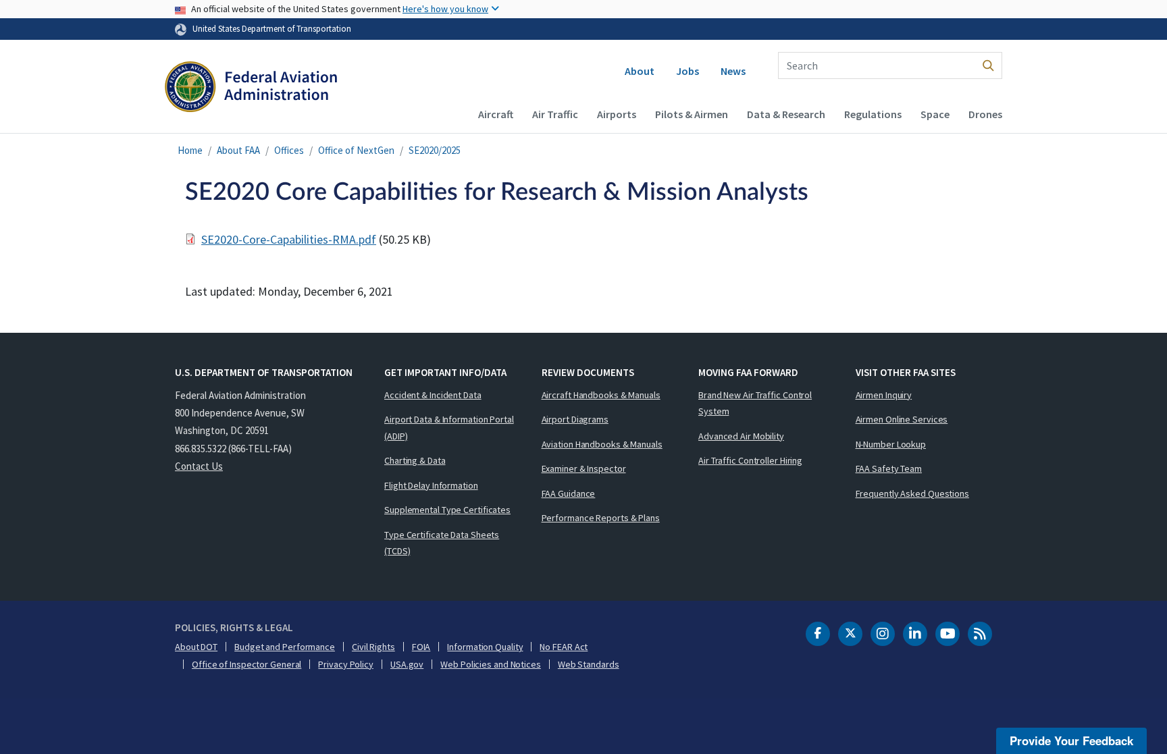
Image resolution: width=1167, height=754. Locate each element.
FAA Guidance (569, 493)
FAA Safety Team (889, 468)
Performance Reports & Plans (601, 518)
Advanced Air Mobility (741, 436)
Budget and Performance (284, 646)
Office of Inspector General (246, 664)
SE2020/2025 (435, 150)
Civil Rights (373, 646)
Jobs (687, 71)
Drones (985, 114)
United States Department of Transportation (271, 28)
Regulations (873, 114)
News (733, 71)
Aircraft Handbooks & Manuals (601, 395)
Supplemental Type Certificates (447, 510)
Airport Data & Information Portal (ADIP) (449, 427)
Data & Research (786, 114)
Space (935, 114)
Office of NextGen (356, 150)
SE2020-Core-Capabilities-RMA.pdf (288, 239)
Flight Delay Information (431, 485)
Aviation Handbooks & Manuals (602, 444)
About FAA (238, 150)
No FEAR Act (564, 646)
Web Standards (588, 664)
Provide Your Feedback (1071, 740)
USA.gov (406, 664)
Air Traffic (555, 114)
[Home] (251, 88)
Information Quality (485, 646)
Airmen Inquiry (884, 395)
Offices (289, 150)
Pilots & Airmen (691, 114)
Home (190, 150)
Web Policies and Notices (490, 664)
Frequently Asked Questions (912, 493)
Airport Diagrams (575, 419)
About (639, 71)
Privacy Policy (345, 664)
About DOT (196, 646)
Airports (616, 114)
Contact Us (199, 466)
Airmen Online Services (902, 419)
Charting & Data (415, 460)
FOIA (421, 646)
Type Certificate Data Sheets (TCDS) (441, 543)
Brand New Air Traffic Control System (755, 403)
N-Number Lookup (891, 444)
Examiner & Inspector (584, 468)
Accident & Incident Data (433, 395)
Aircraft (495, 114)
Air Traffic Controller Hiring (750, 460)
